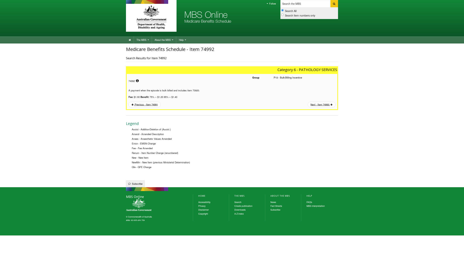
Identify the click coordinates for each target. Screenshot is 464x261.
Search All (291, 11)
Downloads (240, 209)
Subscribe (137, 183)
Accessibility (204, 202)
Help (181, 40)
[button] (456, 255)
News (273, 202)
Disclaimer (203, 209)
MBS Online (148, 205)
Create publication (243, 205)
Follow (272, 3)
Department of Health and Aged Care (151, 17)
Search (237, 202)
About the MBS (163, 40)
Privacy (202, 205)
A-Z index (239, 213)
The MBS (141, 40)
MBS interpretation (315, 205)
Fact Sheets (276, 205)
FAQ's (309, 202)
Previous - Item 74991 (146, 104)
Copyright (203, 213)
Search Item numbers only (300, 15)
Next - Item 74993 (320, 104)
